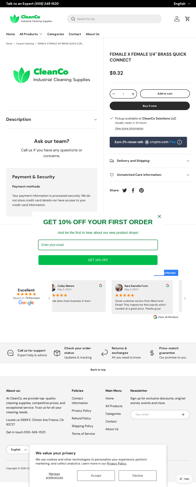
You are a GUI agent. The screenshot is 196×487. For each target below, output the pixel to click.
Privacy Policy (81, 411)
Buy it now (150, 106)
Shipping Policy (82, 426)
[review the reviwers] (98, 286)
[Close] (159, 216)
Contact (75, 34)
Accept (96, 476)
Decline (137, 476)
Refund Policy (81, 418)
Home (10, 34)
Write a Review (166, 273)
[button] (187, 19)
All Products (113, 406)
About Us (93, 34)
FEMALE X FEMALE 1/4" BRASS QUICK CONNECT (61, 43)
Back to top (98, 369)
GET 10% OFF (98, 260)
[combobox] (114, 18)
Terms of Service (83, 434)
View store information (129, 128)
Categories (55, 34)
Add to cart (165, 93)
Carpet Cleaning (25, 43)
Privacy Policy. (117, 463)
